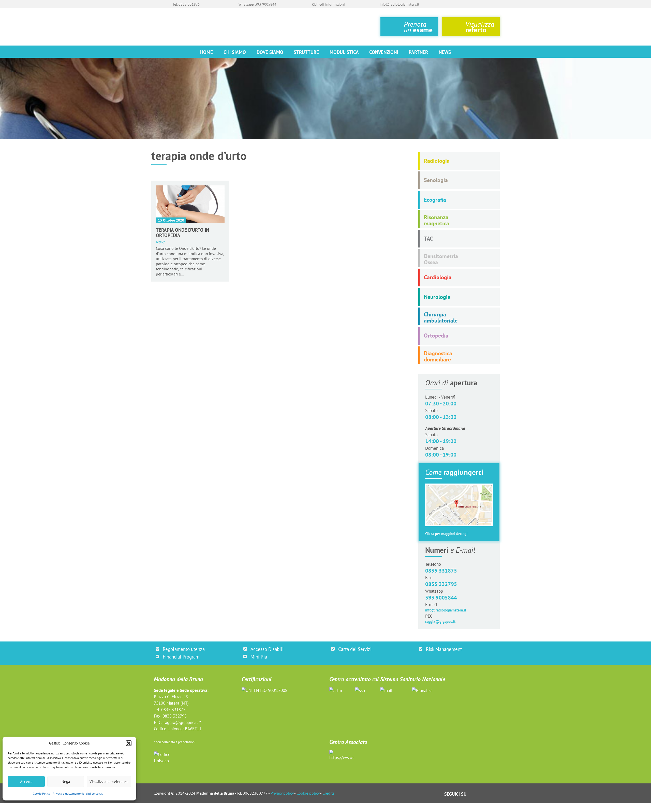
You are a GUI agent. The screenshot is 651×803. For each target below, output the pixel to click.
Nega (66, 781)
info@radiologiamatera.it (445, 610)
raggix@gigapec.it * (182, 722)
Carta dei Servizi (355, 649)
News (445, 52)
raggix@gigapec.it (440, 621)
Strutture (306, 52)
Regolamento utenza (184, 649)
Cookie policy (308, 793)
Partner (418, 52)
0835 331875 (441, 570)
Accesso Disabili (267, 649)
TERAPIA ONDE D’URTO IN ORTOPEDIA (182, 232)
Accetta (26, 781)
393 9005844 (441, 597)
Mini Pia (258, 656)
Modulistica (344, 52)
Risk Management (444, 649)
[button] (128, 743)
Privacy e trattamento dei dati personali (78, 793)
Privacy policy (282, 793)
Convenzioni (383, 52)
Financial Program (181, 656)
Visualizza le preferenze (109, 781)
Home (206, 52)
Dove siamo (270, 52)
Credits (328, 793)
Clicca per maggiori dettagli (446, 533)
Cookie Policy (41, 793)
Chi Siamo (235, 52)
